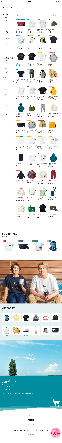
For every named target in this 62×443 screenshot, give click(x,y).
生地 (5, 63)
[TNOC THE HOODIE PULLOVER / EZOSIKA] (21, 174)
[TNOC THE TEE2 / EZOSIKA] (32, 57)
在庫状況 (5, 86)
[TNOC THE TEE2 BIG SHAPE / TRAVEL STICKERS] (21, 40)
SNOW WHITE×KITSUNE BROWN (38, 199)
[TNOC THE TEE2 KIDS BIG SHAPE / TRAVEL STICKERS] (21, 74)
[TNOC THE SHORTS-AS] (42, 124)
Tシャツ (26, 322)
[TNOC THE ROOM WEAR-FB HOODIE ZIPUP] (21, 191)
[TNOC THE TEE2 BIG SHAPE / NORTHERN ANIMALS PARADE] (32, 191)
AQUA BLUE (41, 48)
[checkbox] (9, 16)
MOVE (7, 335)
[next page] (39, 223)
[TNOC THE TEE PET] (21, 157)
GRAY (49, 66)
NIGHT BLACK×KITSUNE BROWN (19, 32)
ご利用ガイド (37, 430)
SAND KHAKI (30, 82)
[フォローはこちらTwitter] (31, 424)
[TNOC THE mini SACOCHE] (53, 191)
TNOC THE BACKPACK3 (51, 253)
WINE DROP (16, 116)
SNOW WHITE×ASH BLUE (39, 199)
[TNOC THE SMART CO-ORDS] (53, 74)
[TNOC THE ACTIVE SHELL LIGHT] (53, 90)
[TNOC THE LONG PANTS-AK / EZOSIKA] (42, 107)
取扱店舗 (41, 430)
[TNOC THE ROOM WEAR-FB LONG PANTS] (53, 174)
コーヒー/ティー (45, 335)
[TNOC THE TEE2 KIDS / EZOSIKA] (32, 90)
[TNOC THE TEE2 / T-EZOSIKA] (21, 90)
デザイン (5, 104)
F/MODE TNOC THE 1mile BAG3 (22, 253)
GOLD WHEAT (39, 32)
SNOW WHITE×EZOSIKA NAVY (39, 183)
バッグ (7, 322)
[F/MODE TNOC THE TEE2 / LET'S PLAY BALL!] (42, 57)
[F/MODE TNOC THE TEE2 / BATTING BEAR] (53, 140)
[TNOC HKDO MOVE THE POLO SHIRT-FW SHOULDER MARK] (42, 208)
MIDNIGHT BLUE (27, 82)
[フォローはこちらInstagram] (28, 424)
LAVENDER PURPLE (53, 99)
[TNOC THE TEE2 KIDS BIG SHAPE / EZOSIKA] (42, 157)
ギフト (55, 335)
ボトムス (55, 322)
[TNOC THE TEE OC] (42, 191)
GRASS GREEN (27, 217)
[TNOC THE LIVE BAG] (42, 40)
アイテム (5, 28)
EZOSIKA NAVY (16, 32)
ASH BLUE (49, 216)
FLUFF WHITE (53, 32)
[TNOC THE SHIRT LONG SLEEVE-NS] (53, 107)
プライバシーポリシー (30, 430)
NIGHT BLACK (21, 32)
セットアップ (16, 335)
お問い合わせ (46, 430)
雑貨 (35, 335)
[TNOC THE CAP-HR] (53, 24)
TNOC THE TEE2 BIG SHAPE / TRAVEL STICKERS (38, 253)
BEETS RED (29, 32)
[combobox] (55, 15)
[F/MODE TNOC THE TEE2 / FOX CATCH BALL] (42, 140)
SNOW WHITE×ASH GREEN (41, 199)
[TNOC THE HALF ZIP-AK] (21, 208)
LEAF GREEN (30, 32)
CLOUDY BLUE (49, 99)
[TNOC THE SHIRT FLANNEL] (32, 174)
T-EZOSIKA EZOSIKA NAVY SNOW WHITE (16, 99)
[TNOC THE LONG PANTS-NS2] (32, 74)
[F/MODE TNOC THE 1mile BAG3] (21, 124)
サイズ (5, 41)
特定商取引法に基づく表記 (18, 430)
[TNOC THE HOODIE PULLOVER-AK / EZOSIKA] (53, 157)
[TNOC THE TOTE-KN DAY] (32, 107)
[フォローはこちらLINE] (33, 424)
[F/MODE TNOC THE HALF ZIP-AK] (32, 124)
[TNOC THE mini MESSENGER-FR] (53, 208)
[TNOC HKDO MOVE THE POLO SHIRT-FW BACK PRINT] (21, 140)
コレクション (6, 14)
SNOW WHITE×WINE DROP (38, 183)
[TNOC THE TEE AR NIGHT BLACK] (21, 57)
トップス (45, 322)
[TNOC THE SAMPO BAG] (53, 124)
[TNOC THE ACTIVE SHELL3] (42, 74)
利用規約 (24, 430)
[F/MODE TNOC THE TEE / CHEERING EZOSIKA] (32, 157)
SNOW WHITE (16, 49)
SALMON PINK (50, 166)
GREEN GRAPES (38, 48)
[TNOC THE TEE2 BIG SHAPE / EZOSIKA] (42, 90)
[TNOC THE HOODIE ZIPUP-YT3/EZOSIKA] (21, 107)
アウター (36, 322)
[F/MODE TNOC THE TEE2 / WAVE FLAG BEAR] (32, 140)
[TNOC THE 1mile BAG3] (21, 24)
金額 (5, 77)
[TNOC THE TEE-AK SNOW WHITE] (42, 24)
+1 (23, 200)
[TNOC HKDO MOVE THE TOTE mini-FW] (32, 208)
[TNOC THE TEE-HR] (32, 24)
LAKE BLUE (18, 32)
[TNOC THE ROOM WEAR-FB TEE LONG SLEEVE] (42, 174)
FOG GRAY (32, 65)
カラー (5, 55)
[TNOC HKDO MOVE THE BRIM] (32, 40)
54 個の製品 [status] (17, 15)
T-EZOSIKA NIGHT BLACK (18, 99)
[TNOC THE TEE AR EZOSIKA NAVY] (53, 40)
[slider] (3, 81)
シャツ (16, 322)
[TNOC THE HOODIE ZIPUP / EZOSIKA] (53, 57)
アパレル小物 (26, 335)
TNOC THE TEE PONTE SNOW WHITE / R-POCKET (8, 253)
